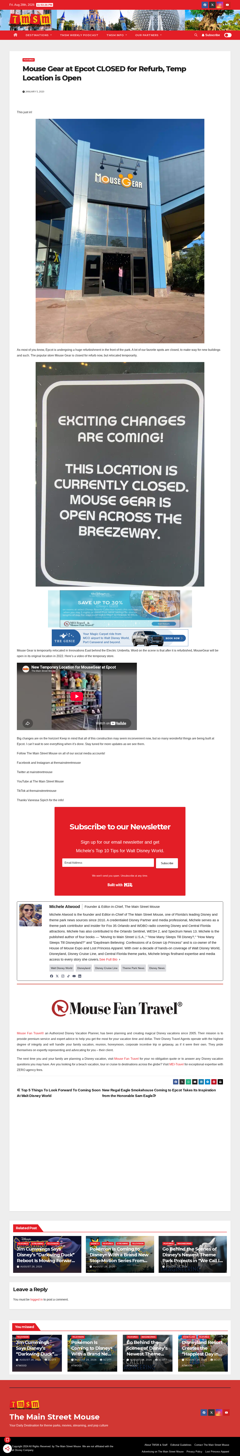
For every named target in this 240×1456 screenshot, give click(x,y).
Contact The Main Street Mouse (211, 1444)
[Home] (15, 35)
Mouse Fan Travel (126, 1058)
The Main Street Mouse (54, 1416)
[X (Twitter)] (57, 976)
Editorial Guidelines (180, 1444)
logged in (36, 1299)
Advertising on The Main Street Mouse (163, 1451)
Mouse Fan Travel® (30, 1033)
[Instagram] (63, 976)
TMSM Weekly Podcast (79, 35)
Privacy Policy (194, 1451)
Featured (29, 60)
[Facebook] (51, 976)
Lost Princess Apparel (217, 1451)
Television (52, 1244)
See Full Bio (108, 959)
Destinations (38, 35)
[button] (195, 35)
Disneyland (189, 1337)
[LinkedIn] (79, 976)
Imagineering (184, 1244)
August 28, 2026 (31, 1266)
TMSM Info (115, 35)
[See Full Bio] (119, 959)
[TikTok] (68, 976)
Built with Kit (120, 884)
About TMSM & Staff (156, 1444)
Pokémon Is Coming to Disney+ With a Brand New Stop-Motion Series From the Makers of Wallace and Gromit (119, 1260)
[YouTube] (74, 976)
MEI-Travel (176, 1064)
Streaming (37, 1244)
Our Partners (147, 35)
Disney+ (95, 1244)
